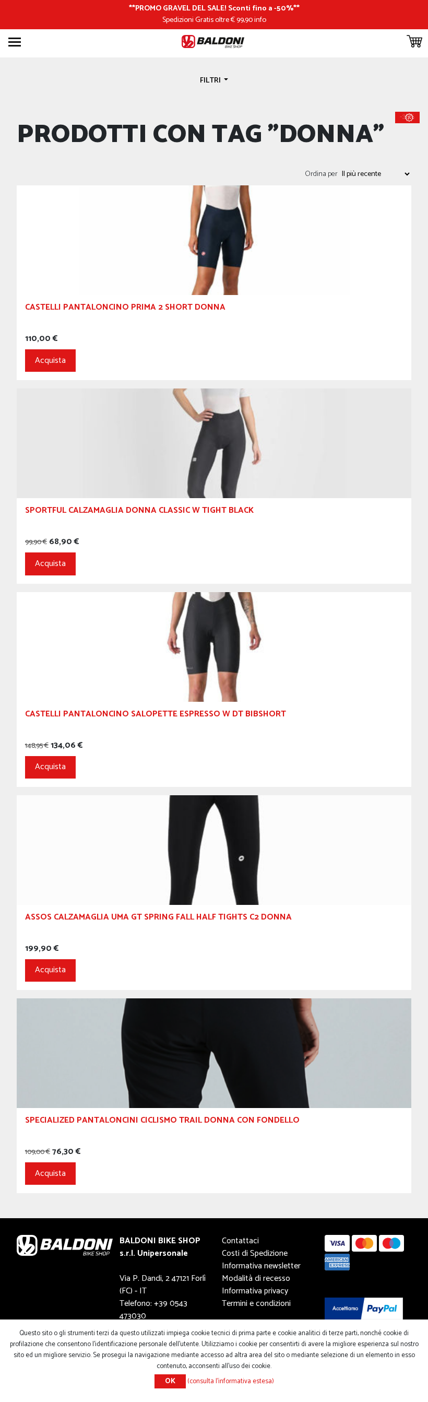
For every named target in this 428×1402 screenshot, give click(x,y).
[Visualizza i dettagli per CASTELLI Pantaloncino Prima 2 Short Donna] (214, 240)
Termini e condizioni (256, 1304)
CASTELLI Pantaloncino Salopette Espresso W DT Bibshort (155, 715)
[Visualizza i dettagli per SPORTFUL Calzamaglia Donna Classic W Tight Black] (214, 443)
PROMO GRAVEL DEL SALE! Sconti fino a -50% (214, 8)
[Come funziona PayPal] (364, 1308)
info (260, 20)
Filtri (211, 80)
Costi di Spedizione (255, 1253)
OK (170, 1381)
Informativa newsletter (261, 1266)
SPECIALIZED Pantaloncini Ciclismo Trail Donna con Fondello (162, 1121)
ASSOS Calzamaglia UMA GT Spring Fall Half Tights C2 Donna (158, 918)
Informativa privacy (255, 1291)
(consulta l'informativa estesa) (230, 1381)
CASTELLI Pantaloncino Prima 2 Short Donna (125, 308)
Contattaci (240, 1241)
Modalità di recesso (256, 1278)
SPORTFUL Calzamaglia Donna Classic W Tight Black (139, 511)
